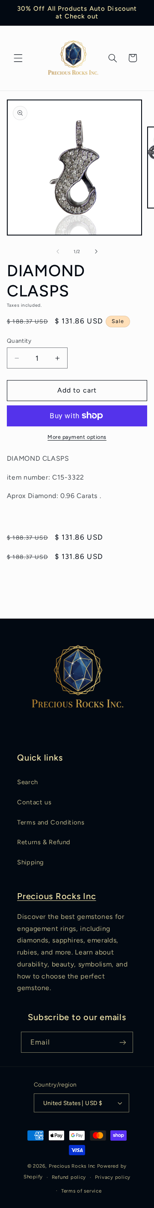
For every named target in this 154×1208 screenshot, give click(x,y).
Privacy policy (112, 1177)
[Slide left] (57, 251)
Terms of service (81, 1191)
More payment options (77, 437)
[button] (18, 58)
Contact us (34, 802)
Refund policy (69, 1177)
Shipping (30, 862)
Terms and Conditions (51, 822)
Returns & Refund (44, 842)
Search (27, 782)
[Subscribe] (123, 1042)
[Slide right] (96, 251)
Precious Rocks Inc (56, 896)
